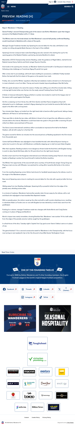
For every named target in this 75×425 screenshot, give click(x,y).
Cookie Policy (36, 417)
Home (7, 10)
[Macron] (29, 371)
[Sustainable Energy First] (29, 383)
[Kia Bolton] (13, 383)
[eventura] (45, 371)
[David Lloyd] (45, 383)
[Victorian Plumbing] (37, 359)
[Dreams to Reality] (61, 395)
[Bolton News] (37, 407)
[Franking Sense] (13, 371)
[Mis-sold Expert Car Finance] (53, 407)
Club (2, 2)
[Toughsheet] (37, 343)
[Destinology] (45, 395)
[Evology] (61, 383)
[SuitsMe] (21, 407)
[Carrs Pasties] (61, 371)
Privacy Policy (47, 417)
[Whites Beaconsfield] (13, 395)
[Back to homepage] (3, 6)
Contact (26, 417)
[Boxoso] (29, 395)
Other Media (70, 422)
